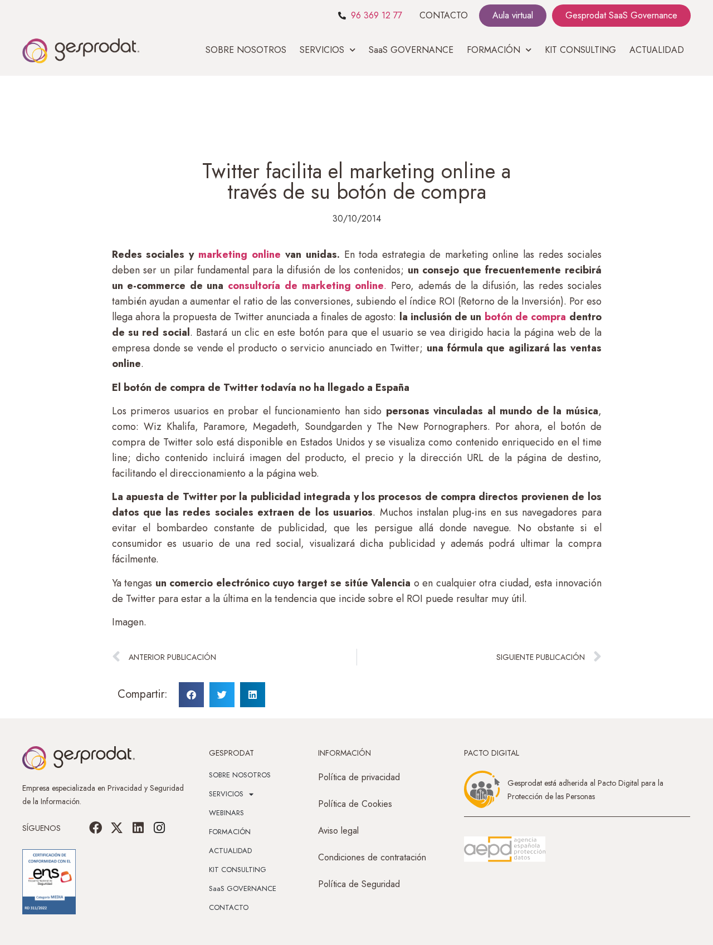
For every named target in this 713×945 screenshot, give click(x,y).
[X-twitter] (117, 828)
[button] (191, 694)
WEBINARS (226, 812)
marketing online (239, 254)
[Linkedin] (138, 828)
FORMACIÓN (230, 831)
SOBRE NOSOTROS (246, 49)
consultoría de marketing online (306, 285)
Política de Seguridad (359, 884)
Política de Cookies (355, 803)
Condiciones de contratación (372, 857)
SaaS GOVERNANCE (411, 49)
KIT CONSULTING (580, 49)
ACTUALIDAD (656, 49)
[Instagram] (159, 828)
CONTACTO (443, 15)
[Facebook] (96, 828)
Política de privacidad (359, 777)
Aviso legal (338, 830)
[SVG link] (504, 849)
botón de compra (526, 317)
